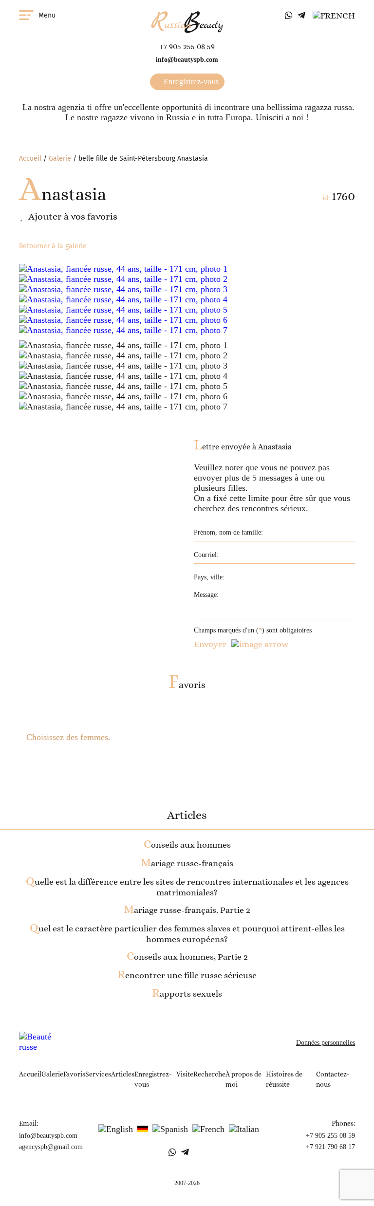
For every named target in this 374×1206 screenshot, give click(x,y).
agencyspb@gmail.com (51, 1146)
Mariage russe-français (187, 863)
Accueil (30, 158)
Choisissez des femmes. (68, 737)
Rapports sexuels (187, 994)
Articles (122, 1074)
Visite (184, 1074)
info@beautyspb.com (187, 59)
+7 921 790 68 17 (330, 1146)
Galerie (60, 158)
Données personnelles (325, 1042)
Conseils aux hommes (187, 845)
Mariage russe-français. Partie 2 (187, 910)
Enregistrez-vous (190, 81)
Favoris (187, 684)
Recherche (209, 1074)
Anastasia (62, 194)
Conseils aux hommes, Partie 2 (187, 957)
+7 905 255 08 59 (187, 46)
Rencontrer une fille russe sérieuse (187, 975)
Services (98, 1074)
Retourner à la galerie (53, 246)
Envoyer (210, 644)
